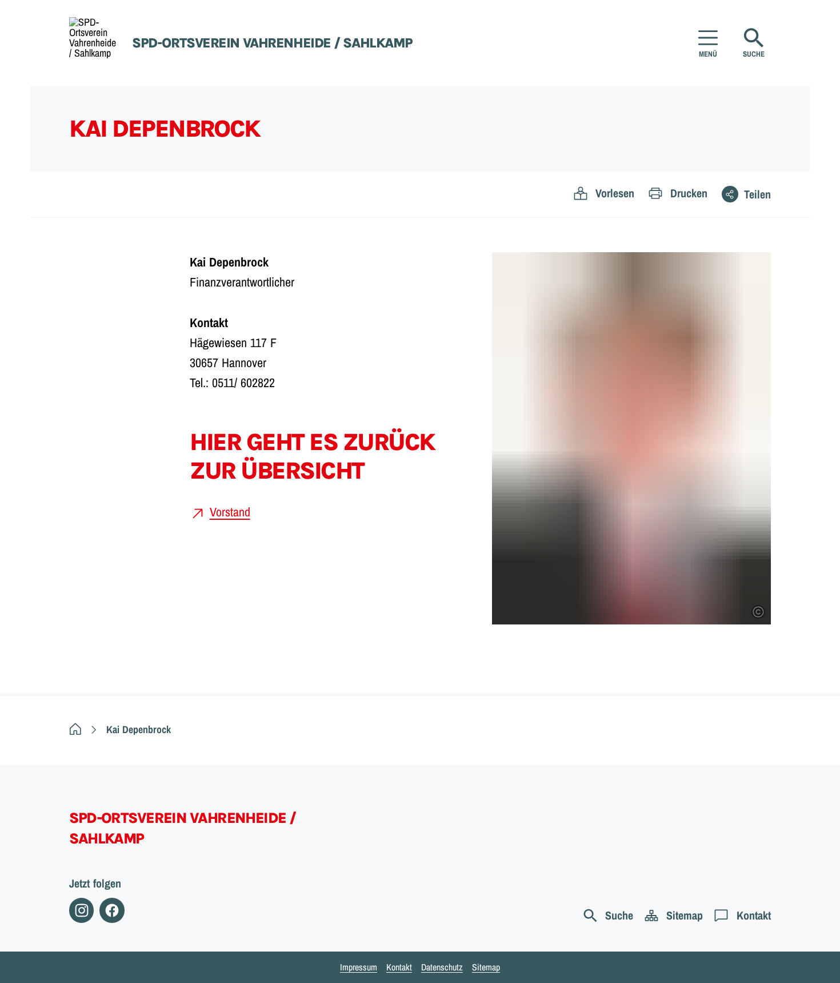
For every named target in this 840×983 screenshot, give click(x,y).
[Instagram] (81, 910)
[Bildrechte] (758, 612)
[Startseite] (75, 729)
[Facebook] (111, 910)
